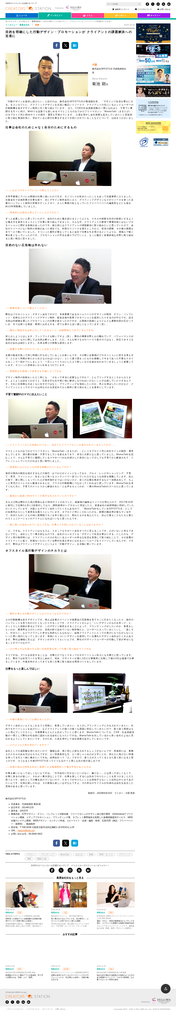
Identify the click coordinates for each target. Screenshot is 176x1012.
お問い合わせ (165, 9)
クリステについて (145, 9)
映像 (91, 854)
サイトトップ (11, 21)
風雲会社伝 (36, 21)
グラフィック (124, 854)
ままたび (79, 854)
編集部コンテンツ (122, 9)
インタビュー (24, 21)
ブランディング (47, 854)
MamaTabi (64, 854)
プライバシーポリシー (15, 1009)
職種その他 (42, 859)
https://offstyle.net (26, 830)
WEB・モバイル (106, 854)
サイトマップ (47, 1009)
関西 (29, 859)
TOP (165, 990)
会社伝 (43, 22)
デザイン (31, 854)
